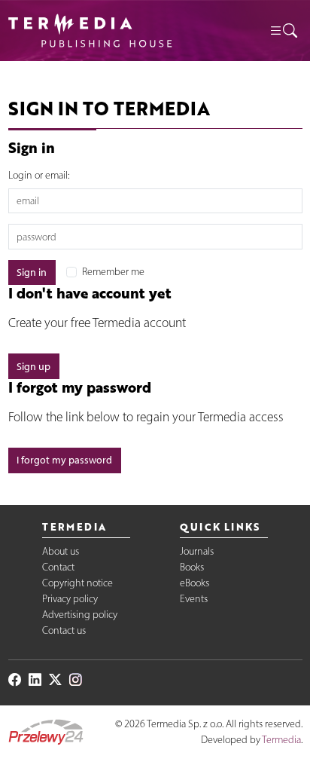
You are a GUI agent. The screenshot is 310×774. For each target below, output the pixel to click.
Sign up (33, 366)
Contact (58, 567)
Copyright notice (77, 583)
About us (60, 551)
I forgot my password (64, 460)
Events (194, 598)
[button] (282, 30)
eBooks (194, 583)
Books (192, 567)
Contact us (64, 630)
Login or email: (38, 175)
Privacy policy (70, 598)
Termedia (281, 739)
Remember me (113, 271)
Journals (197, 551)
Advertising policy (79, 614)
